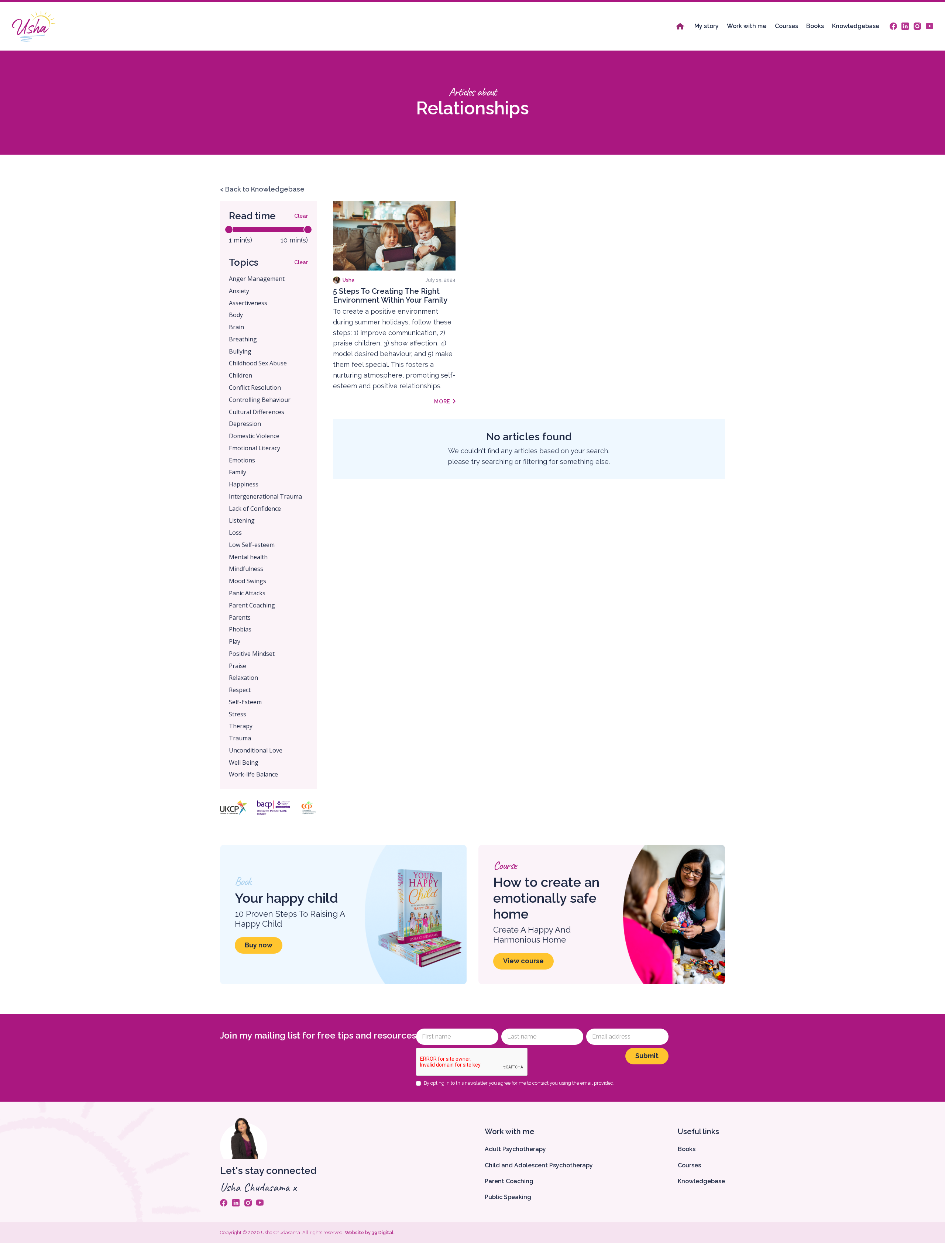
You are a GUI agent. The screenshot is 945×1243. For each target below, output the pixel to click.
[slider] (228, 229)
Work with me (746, 26)
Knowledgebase (855, 26)
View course (523, 961)
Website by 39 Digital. (370, 1232)
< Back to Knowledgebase (262, 189)
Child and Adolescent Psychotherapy (539, 1165)
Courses (786, 26)
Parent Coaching (509, 1181)
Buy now (258, 945)
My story (706, 26)
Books (815, 26)
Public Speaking (508, 1197)
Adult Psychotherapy (515, 1149)
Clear (301, 216)
